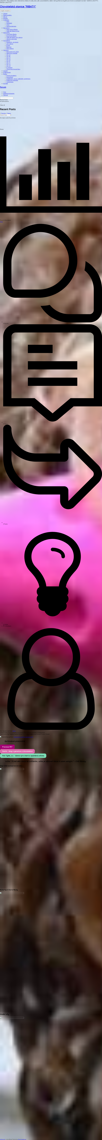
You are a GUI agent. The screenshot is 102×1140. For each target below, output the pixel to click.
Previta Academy (11, 75)
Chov (7, 25)
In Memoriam (7, 72)
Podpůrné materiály (12, 80)
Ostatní (5, 71)
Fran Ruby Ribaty (11, 34)
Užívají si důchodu (11, 39)
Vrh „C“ (8, 58)
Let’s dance (9, 44)
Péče (7, 21)
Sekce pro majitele (11, 53)
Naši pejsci (6, 28)
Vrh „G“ (8, 64)
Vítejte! (5, 13)
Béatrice (8, 47)
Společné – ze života (12, 42)
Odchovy (6, 50)
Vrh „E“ (8, 61)
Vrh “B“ (8, 56)
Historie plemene (11, 26)
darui (14, 731)
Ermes (8, 45)
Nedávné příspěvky (8, 93)
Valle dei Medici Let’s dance (14, 37)
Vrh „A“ (8, 55)
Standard (9, 23)
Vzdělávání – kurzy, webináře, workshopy (18, 79)
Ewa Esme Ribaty (11, 36)
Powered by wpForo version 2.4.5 (23, 737)
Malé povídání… (7, 15)
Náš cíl (5, 17)
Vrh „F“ (8, 63)
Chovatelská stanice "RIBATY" (18, 6)
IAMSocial (2, 1139)
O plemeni (6, 20)
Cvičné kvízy (9, 82)
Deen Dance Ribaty (12, 29)
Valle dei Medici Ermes (12, 31)
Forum (3, 87)
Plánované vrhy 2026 (12, 52)
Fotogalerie (6, 40)
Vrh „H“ (8, 66)
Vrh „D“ (8, 59)
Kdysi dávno (10, 48)
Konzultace (9, 77)
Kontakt (5, 83)
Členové (5, 95)
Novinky (5, 18)
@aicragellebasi (22, 1139)
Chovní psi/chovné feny (13, 69)
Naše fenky (6, 32)
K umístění (9, 67)
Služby (5, 74)
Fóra (4, 92)
